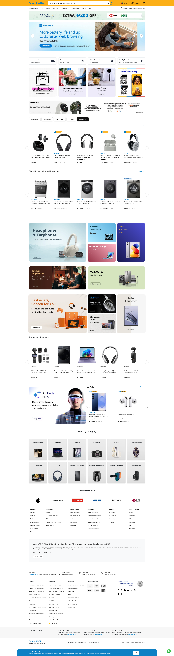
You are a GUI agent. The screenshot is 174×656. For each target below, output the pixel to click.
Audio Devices (50, 526)
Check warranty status (55, 586)
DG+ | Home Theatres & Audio (37, 608)
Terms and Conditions (35, 624)
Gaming (48, 513)
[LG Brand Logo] (136, 501)
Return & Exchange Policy (56, 614)
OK (136, 652)
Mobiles (32, 513)
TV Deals (71, 119)
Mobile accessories (93, 513)
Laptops (32, 516)
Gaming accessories (93, 529)
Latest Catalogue (73, 589)
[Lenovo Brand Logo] (77, 501)
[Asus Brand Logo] (97, 501)
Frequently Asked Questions (76, 586)
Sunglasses (112, 516)
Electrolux (132, 529)
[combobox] (79, 3)
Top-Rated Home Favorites (44, 172)
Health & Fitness (35, 526)
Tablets (32, 520)
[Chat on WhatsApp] (169, 651)
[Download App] (131, 82)
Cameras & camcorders (52, 516)
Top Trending (59, 119)
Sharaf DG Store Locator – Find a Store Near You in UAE (57, 590)
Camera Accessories (93, 520)
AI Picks (90, 388)
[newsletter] (43, 82)
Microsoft (132, 523)
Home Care (73, 526)
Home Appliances (75, 513)
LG (130, 520)
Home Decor (73, 523)
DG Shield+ (52, 599)
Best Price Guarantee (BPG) (36, 614)
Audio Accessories (93, 526)
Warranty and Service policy (56, 618)
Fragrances (112, 513)
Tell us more (71, 608)
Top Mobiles (47, 119)
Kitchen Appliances (75, 516)
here (73, 653)
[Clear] (108, 3)
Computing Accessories (94, 516)
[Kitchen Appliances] (57, 278)
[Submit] (49, 3)
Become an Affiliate (73, 599)
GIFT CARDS (75, 8)
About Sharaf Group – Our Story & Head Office (36, 593)
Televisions (49, 520)
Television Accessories (94, 523)
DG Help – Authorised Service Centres (37, 600)
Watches (111, 523)
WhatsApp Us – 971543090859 (72, 603)
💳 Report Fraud (53, 624)
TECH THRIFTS (64, 8)
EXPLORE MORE (87, 8)
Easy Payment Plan (54, 608)
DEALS (48, 8)
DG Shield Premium (54, 595)
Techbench (32, 605)
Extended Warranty (54, 605)
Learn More (70, 635)
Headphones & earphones (53, 523)
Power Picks (34, 119)
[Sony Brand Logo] (116, 501)
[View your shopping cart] (143, 3)
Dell (130, 526)
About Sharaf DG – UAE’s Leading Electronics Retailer (37, 587)
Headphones (82, 119)
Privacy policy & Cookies (139, 643)
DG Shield (51, 602)
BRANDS (55, 8)
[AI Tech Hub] (57, 406)
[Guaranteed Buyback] (72, 82)
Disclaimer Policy (53, 611)
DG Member (32, 611)
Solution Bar (32, 618)
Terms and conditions (127, 643)
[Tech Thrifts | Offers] (116, 278)
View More (38, 557)
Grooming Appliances (115, 520)
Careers (31, 621)
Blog (69, 595)
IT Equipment (34, 529)
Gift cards (33, 533)
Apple (130, 513)
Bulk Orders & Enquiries (55, 621)
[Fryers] (102, 82)
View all (141, 124)
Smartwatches (34, 523)
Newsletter (71, 592)
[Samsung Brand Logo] (58, 501)
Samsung (132, 516)
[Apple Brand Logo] (38, 501)
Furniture (72, 520)
